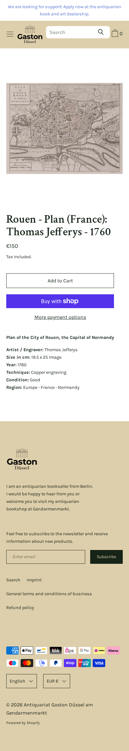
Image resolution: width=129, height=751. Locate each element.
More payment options (60, 317)
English (17, 681)
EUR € (53, 681)
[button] (116, 34)
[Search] (102, 32)
